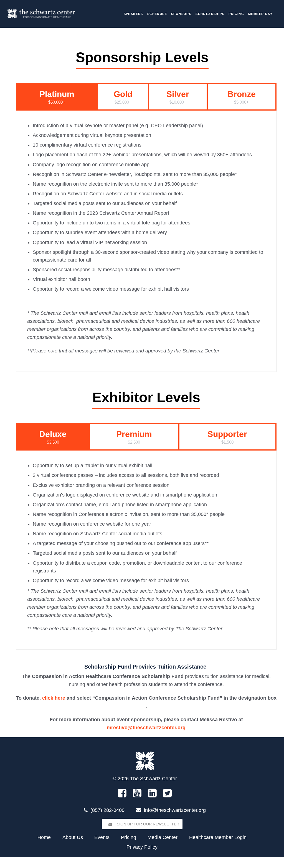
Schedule (157, 14)
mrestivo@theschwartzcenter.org (146, 727)
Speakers (133, 14)
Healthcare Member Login (218, 837)
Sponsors (181, 14)
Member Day (260, 14)
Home (44, 837)
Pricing (236, 14)
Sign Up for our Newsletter (147, 824)
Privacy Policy (142, 847)
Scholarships (210, 14)
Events (102, 837)
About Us (72, 837)
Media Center (163, 837)
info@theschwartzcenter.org (175, 810)
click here (53, 698)
